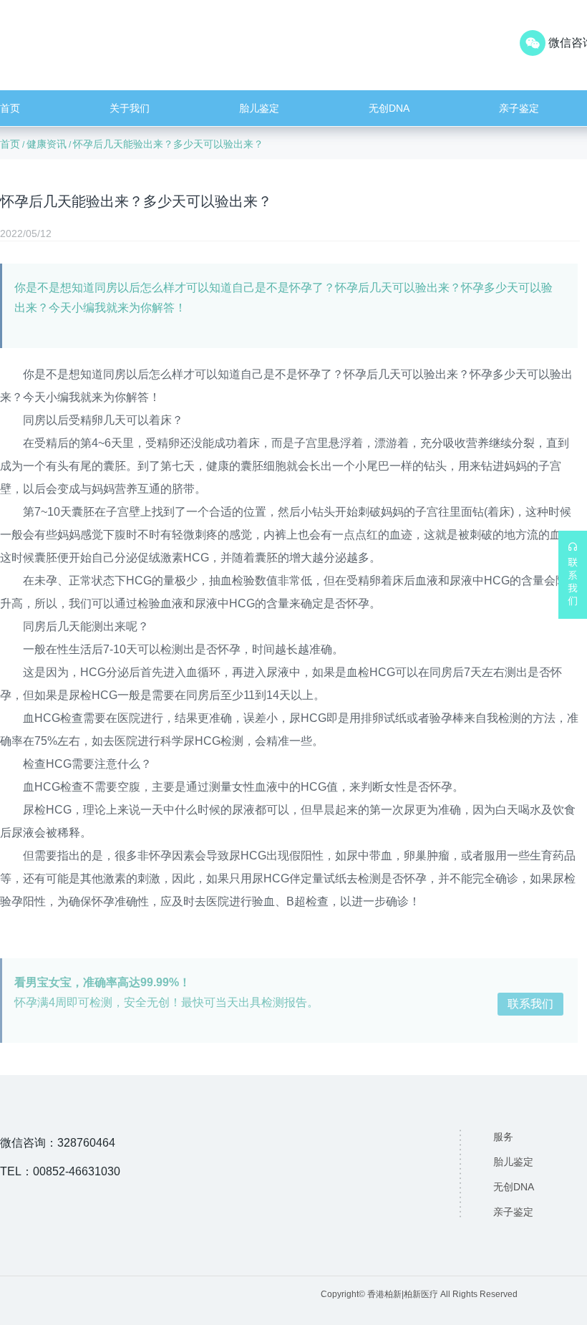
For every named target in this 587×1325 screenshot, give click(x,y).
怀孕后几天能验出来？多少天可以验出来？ (168, 144)
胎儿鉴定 (259, 108)
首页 (10, 108)
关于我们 (130, 108)
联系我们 (530, 1004)
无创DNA (389, 108)
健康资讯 (46, 144)
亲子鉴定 (519, 108)
